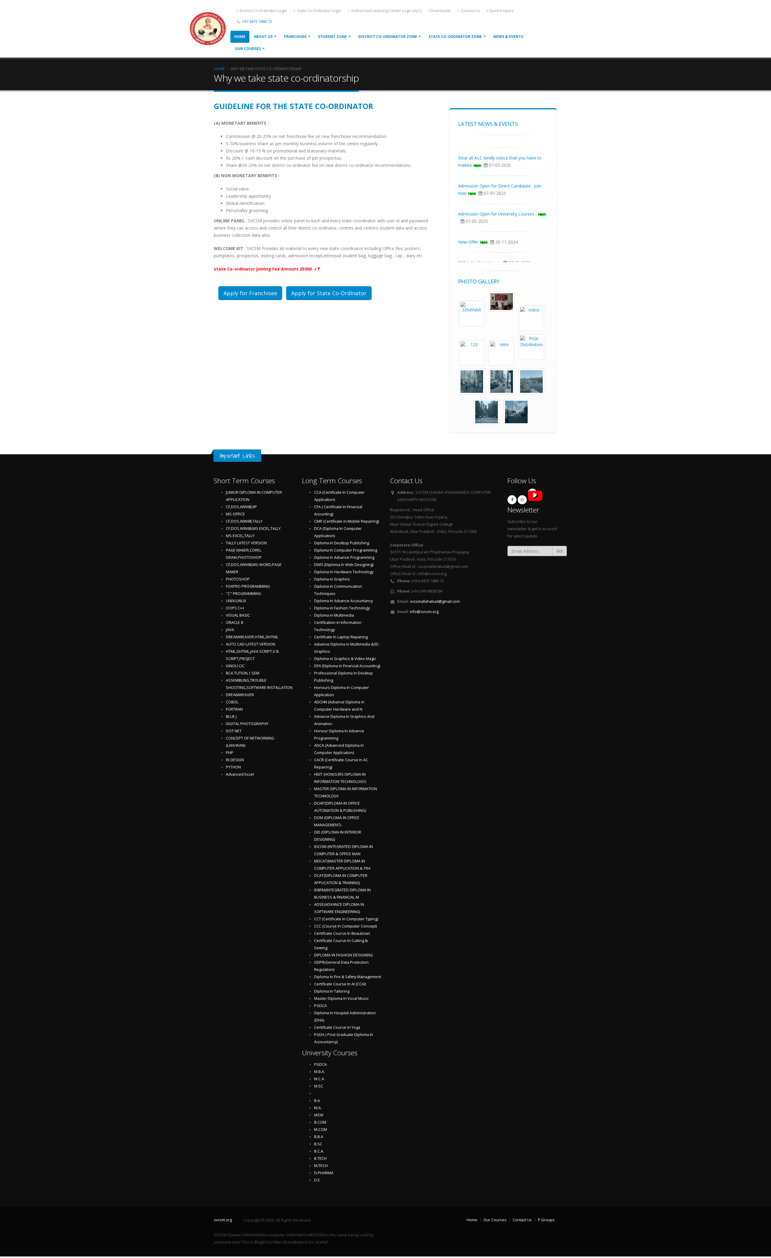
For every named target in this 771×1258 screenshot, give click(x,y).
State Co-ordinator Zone (455, 36)
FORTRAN (234, 709)
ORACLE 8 (234, 622)
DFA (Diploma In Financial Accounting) (347, 665)
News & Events (508, 36)
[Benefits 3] (501, 381)
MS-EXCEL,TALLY (240, 535)
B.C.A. (319, 1151)
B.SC (318, 1144)
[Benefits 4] (531, 381)
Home (239, 36)
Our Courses (248, 48)
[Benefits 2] (472, 381)
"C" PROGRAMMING (243, 593)
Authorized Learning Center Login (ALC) (385, 10)
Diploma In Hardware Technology (343, 571)
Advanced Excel (240, 774)
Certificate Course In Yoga (337, 1027)
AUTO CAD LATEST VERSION (250, 644)
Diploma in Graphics (332, 579)
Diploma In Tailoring (331, 991)
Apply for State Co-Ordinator (329, 293)
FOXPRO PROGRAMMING (248, 586)
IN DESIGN (235, 759)
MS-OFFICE (235, 514)
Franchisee (295, 36)
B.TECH (320, 1158)
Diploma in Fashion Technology (342, 608)
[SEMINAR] (472, 313)
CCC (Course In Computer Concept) (345, 926)
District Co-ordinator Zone (387, 36)
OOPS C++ (235, 608)
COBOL (232, 702)
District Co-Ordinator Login (263, 10)
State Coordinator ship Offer (485, 143)
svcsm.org (223, 1219)
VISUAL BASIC (238, 615)
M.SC (318, 1086)
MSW (318, 1115)
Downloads (440, 10)
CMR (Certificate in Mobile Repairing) (346, 521)
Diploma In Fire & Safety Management (347, 976)
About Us (263, 36)
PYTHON (233, 767)
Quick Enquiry (501, 10)
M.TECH (321, 1165)
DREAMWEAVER (240, 694)
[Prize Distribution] (531, 347)
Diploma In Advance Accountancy (343, 600)
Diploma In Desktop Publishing (341, 543)
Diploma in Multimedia (334, 615)
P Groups (546, 1219)
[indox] (531, 318)
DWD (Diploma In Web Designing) (343, 564)
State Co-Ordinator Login (318, 10)
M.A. (318, 1107)
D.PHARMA (323, 1172)
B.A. (317, 1100)
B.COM (320, 1122)
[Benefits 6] (516, 412)
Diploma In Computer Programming (345, 550)
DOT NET (234, 731)
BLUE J (231, 716)
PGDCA (320, 1005)
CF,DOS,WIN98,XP (241, 506)
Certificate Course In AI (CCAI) (340, 984)
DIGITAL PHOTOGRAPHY (247, 723)
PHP (229, 752)
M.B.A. (319, 1071)
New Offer (468, 255)
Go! (559, 551)
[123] (472, 353)
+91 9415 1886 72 (256, 21)
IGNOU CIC (235, 665)
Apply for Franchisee (250, 293)
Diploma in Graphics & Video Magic (345, 658)
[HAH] (501, 353)
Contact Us (470, 10)
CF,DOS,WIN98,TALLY (244, 521)
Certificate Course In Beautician (342, 933)
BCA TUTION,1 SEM (242, 673)
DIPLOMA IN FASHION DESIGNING (343, 955)
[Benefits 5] (486, 412)
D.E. (317, 1180)
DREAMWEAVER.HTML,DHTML (252, 637)
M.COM (320, 1129)
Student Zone (332, 36)
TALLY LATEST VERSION (246, 543)
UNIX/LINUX (236, 600)
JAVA (230, 629)
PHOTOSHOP (238, 579)
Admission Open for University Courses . (497, 227)
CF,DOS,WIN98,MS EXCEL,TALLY (253, 528)
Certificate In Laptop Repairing (341, 637)
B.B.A (318, 1136)
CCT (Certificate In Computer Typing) (346, 919)
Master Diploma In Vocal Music (341, 998)
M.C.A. (319, 1078)
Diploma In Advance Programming (344, 557)
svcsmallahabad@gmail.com (435, 601)
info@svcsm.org (424, 611)
